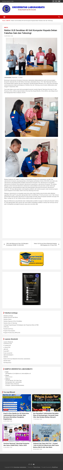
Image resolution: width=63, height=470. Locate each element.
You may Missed (9, 392)
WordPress (55, 467)
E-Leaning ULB (7, 345)
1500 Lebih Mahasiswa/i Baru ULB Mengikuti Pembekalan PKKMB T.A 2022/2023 (17, 244)
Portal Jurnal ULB (7, 353)
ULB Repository (7, 362)
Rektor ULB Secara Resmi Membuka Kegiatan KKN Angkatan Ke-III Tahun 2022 (45, 244)
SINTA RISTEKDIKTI (8, 355)
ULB (12, 36)
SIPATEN (5, 357)
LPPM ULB (6, 327)
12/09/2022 (7, 36)
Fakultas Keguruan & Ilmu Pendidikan (12, 321)
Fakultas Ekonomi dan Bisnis (10, 317)
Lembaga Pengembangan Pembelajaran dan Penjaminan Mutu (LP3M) (20, 325)
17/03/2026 (36, 419)
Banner (6, 409)
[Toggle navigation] (4, 17)
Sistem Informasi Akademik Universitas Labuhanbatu (16, 358)
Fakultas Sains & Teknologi (10, 323)
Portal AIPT (6, 351)
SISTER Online (7, 360)
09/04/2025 (36, 449)
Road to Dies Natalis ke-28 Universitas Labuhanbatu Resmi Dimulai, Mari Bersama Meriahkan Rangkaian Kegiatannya (16, 416)
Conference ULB (7, 343)
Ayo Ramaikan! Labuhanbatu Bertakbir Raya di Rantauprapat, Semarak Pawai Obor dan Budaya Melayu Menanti (46, 415)
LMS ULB (5, 349)
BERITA (6, 27)
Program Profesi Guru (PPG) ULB (11, 332)
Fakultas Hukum (7, 319)
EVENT (44, 409)
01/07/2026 (6, 421)
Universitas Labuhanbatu (20, 467)
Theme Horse (36, 467)
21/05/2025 (6, 447)
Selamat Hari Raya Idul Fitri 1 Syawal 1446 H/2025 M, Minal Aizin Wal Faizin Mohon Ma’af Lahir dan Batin (46, 445)
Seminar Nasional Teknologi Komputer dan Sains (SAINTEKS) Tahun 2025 (16, 444)
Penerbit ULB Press (8, 329)
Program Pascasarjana (9, 330)
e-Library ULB (6, 347)
